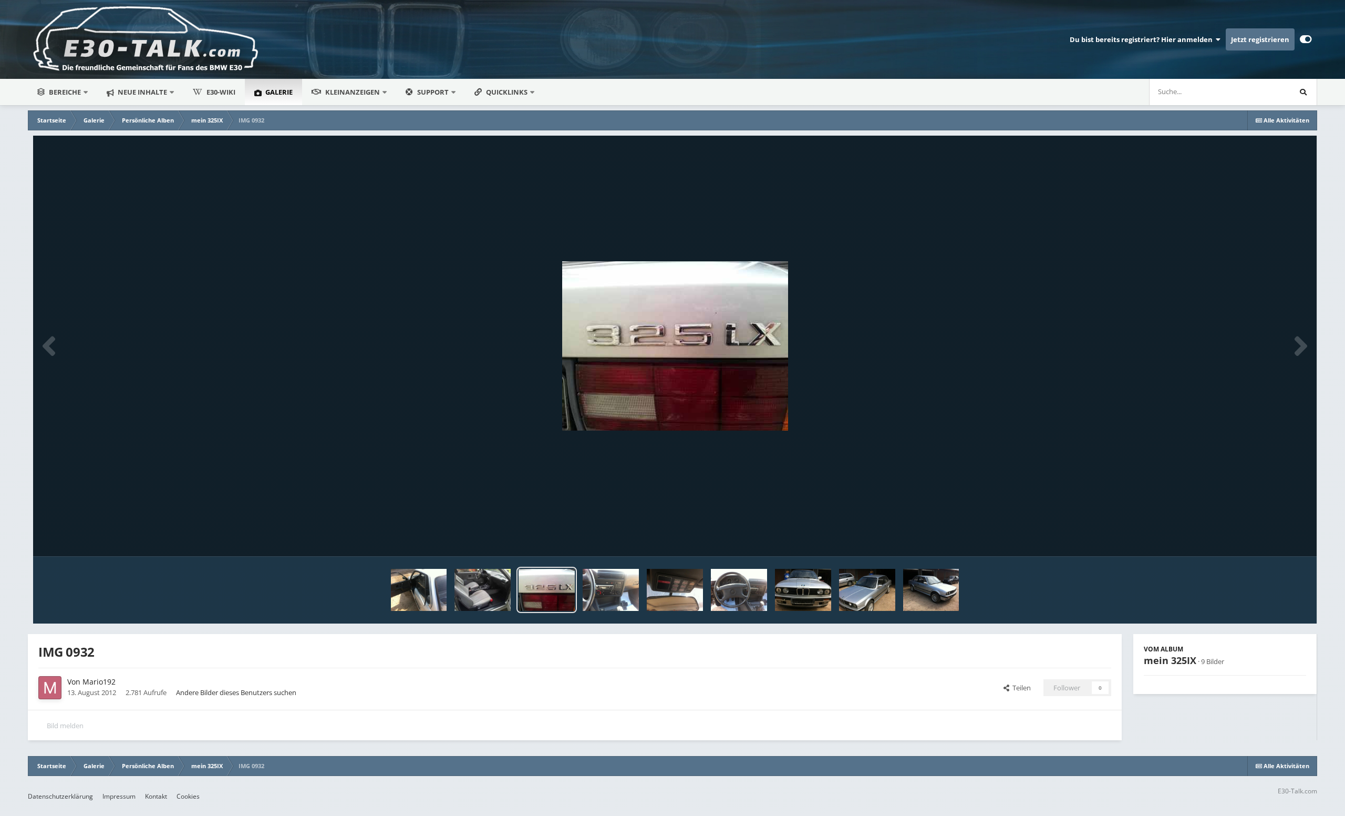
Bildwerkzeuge (1270, 537)
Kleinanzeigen (352, 92)
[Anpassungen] (1306, 39)
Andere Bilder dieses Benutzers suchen (236, 692)
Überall (1265, 91)
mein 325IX (1170, 660)
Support (433, 92)
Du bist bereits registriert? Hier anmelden (1143, 39)
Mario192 (99, 682)
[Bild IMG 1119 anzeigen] (675, 590)
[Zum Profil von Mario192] (49, 687)
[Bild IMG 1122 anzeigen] (419, 590)
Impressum (119, 796)
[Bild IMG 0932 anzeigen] (547, 590)
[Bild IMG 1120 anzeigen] (611, 590)
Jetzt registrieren (1260, 39)
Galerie (278, 92)
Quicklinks (507, 92)
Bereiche (65, 92)
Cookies (188, 796)
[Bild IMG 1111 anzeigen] (867, 590)
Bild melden (65, 725)
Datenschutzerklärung (60, 796)
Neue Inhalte (141, 92)
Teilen (1020, 687)
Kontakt (156, 796)
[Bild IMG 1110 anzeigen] (931, 590)
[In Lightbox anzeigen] (675, 346)
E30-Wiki (220, 92)
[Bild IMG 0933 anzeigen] (482, 590)
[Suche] (1303, 92)
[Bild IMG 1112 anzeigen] (803, 590)
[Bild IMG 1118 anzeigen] (739, 590)
